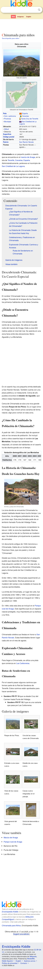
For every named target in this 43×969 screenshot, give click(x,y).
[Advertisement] (21, 25)
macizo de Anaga (28, 157)
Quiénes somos (29, 961)
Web (13, 17)
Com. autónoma (10, 116)
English (28, 17)
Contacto (23, 963)
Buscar (39, 9)
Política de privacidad (9, 963)
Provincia (7, 118)
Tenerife (11, 160)
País (5, 113)
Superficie (7, 134)
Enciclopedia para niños (10, 38)
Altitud (6, 129)
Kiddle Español (7, 961)
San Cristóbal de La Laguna (27, 122)
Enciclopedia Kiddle (10, 911)
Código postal (8, 137)
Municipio (7, 121)
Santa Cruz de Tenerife (29, 118)
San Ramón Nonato (26, 142)
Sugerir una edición (21, 934)
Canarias (25, 116)
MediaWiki (31, 958)
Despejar (34, 10)
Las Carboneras (22, 663)
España (25, 113)
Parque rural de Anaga (13, 841)
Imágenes (20, 17)
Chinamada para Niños (11, 925)
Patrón (5, 142)
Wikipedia (33, 956)
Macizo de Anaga (11, 837)
